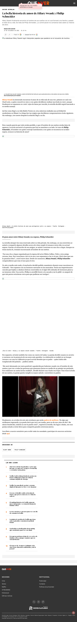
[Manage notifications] (73, 612)
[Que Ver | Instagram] (38, 601)
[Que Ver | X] (34, 601)
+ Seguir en (16, 34)
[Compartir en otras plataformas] (9, 34)
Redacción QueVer (9, 28)
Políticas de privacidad (46, 587)
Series (4, 584)
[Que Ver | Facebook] (43, 601)
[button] (74, 3)
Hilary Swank (7, 449)
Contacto (42, 584)
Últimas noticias (7, 596)
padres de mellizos (51, 420)
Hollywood (5, 593)
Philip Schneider (20, 449)
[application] (38, 396)
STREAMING (6, 590)
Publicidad (42, 581)
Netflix (4, 587)
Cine (3, 581)
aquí (8, 433)
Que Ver (4, 9)
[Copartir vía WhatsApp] (5, 34)
